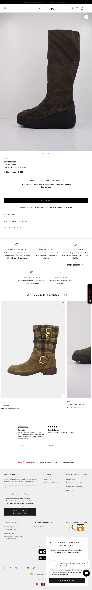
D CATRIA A (6, 405)
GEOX (6, 159)
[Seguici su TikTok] (34, 568)
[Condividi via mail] (24, 228)
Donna (14, 494)
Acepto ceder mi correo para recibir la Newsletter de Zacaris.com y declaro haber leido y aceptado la (68, 572)
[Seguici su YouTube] (28, 568)
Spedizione (70, 479)
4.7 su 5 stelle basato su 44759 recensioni (57, 462)
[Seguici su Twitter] (10, 568)
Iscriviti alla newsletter (19, 512)
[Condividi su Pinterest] (21, 228)
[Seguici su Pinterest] (22, 568)
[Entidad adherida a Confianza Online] (76, 527)
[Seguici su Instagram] (16, 568)
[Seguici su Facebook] (5, 568)
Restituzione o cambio (74, 483)
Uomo (27, 494)
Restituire (69, 490)
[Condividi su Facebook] (14, 228)
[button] (44, 451)
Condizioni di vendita (74, 487)
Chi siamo (47, 479)
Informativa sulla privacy (60, 574)
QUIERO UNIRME (67, 580)
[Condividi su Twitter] (18, 228)
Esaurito (46, 200)
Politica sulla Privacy (51, 483)
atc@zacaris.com (10, 529)
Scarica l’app (46, 187)
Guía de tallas (39, 527)
